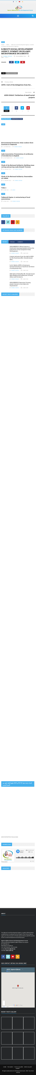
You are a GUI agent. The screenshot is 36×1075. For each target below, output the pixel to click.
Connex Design (7, 56)
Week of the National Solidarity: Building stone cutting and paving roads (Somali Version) (17, 166)
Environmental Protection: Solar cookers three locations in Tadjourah (17, 143)
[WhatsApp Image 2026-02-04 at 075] (26, 576)
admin (13, 190)
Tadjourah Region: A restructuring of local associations (15, 198)
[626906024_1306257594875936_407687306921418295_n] (10, 603)
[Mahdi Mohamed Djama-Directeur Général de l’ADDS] (26, 395)
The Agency (10, 1067)
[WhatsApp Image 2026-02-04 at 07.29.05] (26, 486)
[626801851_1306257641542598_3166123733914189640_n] (10, 590)
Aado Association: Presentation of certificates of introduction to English (17, 155)
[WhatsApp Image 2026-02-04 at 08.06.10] (10, 550)
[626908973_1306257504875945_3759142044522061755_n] (26, 603)
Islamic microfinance (12, 73)
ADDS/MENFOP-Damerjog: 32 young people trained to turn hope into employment (20, 284)
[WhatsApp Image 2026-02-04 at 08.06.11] (26, 550)
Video (3, 42)
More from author (17, 119)
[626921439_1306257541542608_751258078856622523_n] (10, 616)
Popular (12, 242)
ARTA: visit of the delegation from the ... (16, 85)
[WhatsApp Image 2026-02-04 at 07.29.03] (26, 512)
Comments (20, 242)
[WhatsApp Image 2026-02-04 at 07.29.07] (26, 537)
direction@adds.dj (10, 949)
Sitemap (18, 1068)
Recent (5, 242)
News (3, 124)
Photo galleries (18, 1067)
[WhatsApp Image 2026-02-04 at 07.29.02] (26, 499)
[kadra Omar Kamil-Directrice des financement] (26, 408)
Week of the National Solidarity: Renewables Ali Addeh (17, 177)
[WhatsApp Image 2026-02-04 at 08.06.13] (10, 563)
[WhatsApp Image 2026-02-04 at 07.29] (26, 525)
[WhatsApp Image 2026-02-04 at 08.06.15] (10, 576)
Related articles (6, 119)
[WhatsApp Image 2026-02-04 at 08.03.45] (10, 486)
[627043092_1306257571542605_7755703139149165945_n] (10, 628)
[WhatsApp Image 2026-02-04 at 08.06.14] (26, 563)
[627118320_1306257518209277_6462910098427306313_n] (26, 628)
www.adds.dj (9, 950)
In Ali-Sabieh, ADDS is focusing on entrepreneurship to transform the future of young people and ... (22, 266)
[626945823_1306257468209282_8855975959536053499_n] (26, 616)
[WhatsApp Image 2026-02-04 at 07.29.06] (10, 525)
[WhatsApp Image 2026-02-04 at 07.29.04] (10, 512)
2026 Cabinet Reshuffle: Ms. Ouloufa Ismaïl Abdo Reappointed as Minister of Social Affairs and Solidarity (22, 275)
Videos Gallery (28, 1067)
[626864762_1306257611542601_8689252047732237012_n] (26, 590)
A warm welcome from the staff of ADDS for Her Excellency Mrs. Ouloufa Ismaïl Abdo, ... (22, 258)
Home (4, 1067)
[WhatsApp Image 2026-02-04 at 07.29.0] (10, 537)
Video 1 (3, 188)
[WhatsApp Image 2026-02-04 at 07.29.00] (10, 499)
